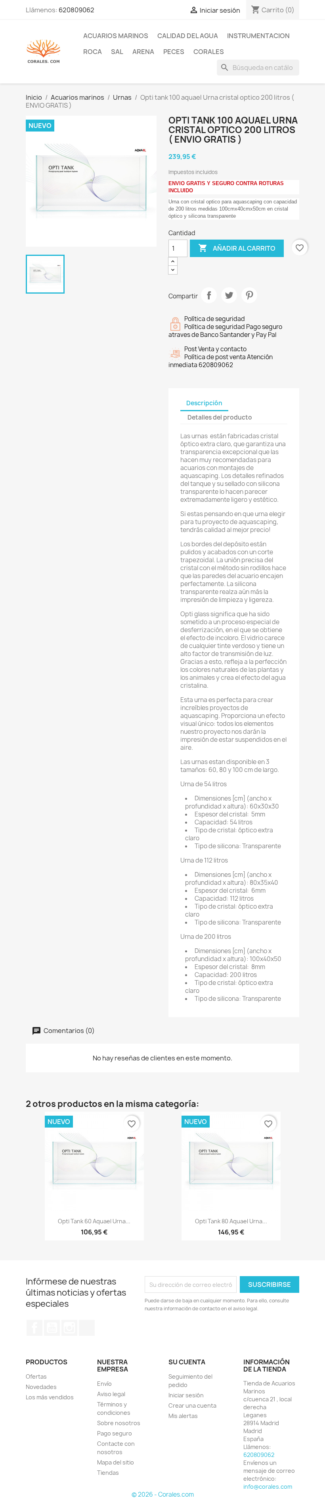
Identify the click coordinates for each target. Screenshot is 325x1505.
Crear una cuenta (192, 1405)
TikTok (87, 1328)
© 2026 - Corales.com (163, 1494)
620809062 (76, 10)
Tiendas (108, 1472)
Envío (104, 1383)
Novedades (41, 1387)
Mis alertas (183, 1416)
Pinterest (249, 295)
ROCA (92, 51)
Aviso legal (111, 1394)
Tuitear (229, 295)
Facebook (34, 1328)
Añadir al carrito (236, 248)
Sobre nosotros (118, 1423)
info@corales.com (267, 1486)
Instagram (69, 1328)
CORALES (208, 51)
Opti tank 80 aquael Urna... (231, 1221)
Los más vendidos (50, 1397)
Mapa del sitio (115, 1462)
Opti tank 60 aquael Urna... (94, 1221)
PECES (173, 51)
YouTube (52, 1328)
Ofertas (36, 1376)
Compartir (209, 295)
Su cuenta (186, 1362)
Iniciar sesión (186, 1395)
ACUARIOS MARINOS (115, 35)
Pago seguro (114, 1433)
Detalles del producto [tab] (219, 417)
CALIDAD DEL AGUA (187, 35)
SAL (117, 51)
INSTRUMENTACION (258, 35)
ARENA (143, 51)
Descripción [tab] (204, 403)
